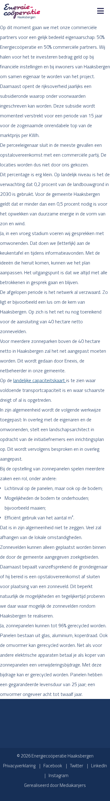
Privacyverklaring (19, 765)
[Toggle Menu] (100, 11)
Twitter (76, 765)
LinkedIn (99, 765)
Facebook (52, 765)
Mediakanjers (73, 785)
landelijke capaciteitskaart (39, 380)
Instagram (58, 775)
